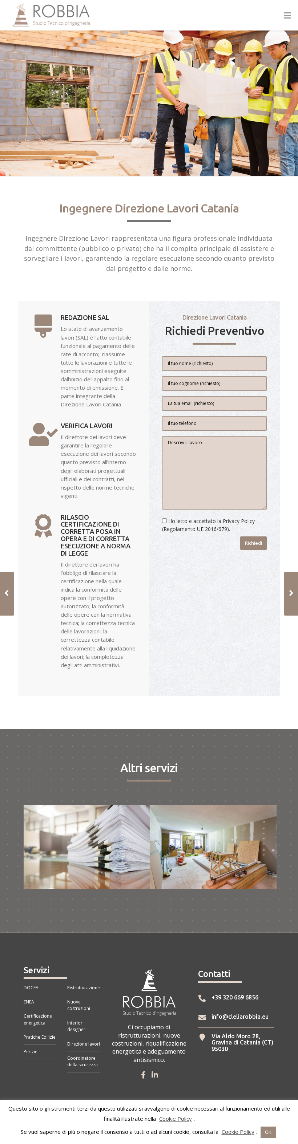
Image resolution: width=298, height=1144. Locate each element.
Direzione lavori (83, 1044)
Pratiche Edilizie (40, 1037)
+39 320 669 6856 (221, 998)
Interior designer (76, 1026)
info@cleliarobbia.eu (222, 1017)
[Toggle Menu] (287, 16)
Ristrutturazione (83, 988)
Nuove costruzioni (78, 1005)
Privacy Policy (239, 521)
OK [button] (268, 1132)
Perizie (30, 1051)
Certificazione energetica (38, 1019)
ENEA (29, 1002)
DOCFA (31, 988)
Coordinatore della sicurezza (82, 1061)
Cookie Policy (175, 1118)
